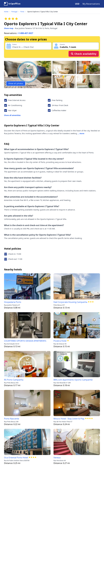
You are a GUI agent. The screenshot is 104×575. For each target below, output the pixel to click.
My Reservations (91, 3)
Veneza (57, 457)
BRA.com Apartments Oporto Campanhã (73, 379)
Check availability (85, 53)
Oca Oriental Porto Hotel (16, 457)
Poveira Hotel (60, 340)
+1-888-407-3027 (25, 33)
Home (6, 12)
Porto (22, 12)
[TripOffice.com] (12, 4)
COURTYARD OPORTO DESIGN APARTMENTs (25, 340)
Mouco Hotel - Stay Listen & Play (69, 418)
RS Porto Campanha (13, 379)
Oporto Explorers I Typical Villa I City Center (42, 12)
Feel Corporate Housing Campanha (70, 302)
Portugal (14, 12)
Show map (8, 28)
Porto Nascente (11, 418)
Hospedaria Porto (12, 302)
